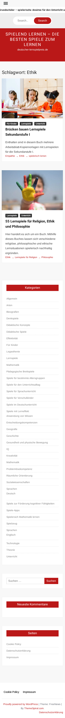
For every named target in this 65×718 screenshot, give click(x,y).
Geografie (11, 429)
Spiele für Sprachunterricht (21, 391)
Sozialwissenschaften (18, 482)
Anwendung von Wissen (19, 416)
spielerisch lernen (37, 156)
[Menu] (5, 3)
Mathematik (12, 365)
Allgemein (11, 298)
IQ (7, 449)
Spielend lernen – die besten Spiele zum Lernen (32, 39)
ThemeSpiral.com (34, 708)
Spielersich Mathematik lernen (23, 517)
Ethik (21, 156)
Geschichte (12, 435)
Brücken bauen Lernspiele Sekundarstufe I (25, 132)
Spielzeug (11, 523)
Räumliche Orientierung (19, 475)
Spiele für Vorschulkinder (20, 397)
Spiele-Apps (13, 510)
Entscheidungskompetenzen (21, 422)
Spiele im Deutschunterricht (21, 404)
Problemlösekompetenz (19, 469)
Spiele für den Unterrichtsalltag (23, 384)
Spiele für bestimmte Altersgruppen (25, 378)
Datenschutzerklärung (18, 650)
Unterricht (40, 124)
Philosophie (47, 257)
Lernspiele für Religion (26, 257)
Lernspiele (26, 124)
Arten (9, 305)
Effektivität (12, 338)
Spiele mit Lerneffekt (17, 411)
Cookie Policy (13, 644)
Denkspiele (12, 318)
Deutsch (10, 493)
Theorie (10, 549)
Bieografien (12, 311)
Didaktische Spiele (16, 331)
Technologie (13, 543)
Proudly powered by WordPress (20, 704)
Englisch (11, 534)
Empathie (10, 156)
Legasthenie (13, 351)
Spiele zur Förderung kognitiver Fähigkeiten (30, 503)
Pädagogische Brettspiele (20, 371)
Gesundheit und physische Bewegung (27, 442)
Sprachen (11, 488)
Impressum (12, 657)
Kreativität (11, 455)
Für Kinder (12, 124)
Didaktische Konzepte (18, 325)
